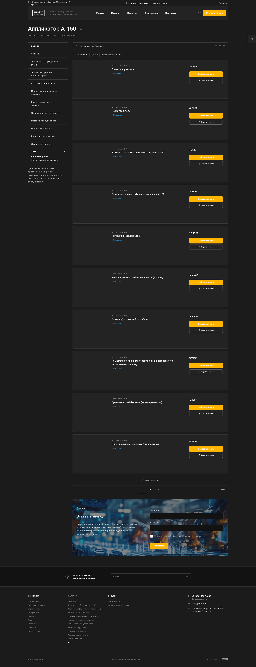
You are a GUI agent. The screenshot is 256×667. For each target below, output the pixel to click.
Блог (30, 620)
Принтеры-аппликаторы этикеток (44, 93)
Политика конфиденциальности (125, 659)
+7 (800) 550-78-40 (138, 3)
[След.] (222, 489)
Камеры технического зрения (42, 104)
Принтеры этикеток (41, 128)
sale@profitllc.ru (199, 603)
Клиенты (32, 616)
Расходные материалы (43, 136)
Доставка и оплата (36, 605)
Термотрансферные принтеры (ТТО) (41, 74)
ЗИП (33, 151)
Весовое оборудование (43, 120)
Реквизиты (33, 627)
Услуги (112, 596)
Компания (33, 596)
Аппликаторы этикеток (43, 83)
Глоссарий (32, 624)
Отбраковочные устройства (45, 113)
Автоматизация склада (118, 605)
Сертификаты (34, 609)
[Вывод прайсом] (224, 46)
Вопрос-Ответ (34, 631)
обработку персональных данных (184, 536)
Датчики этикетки (40, 144)
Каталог (72, 596)
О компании (33, 601)
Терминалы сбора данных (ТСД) (44, 63)
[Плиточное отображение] (216, 46)
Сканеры (36, 53)
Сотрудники (33, 612)
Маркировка (114, 601)
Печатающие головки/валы (44, 160)
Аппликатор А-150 (40, 156)
